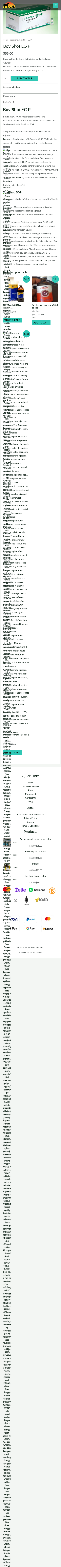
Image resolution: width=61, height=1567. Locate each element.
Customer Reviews (30, 786)
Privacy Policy (30, 818)
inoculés (44, 260)
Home (5, 40)
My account (30, 794)
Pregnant (29, 162)
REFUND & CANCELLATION (30, 814)
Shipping (30, 822)
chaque (35, 264)
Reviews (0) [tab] (8, 102)
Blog (30, 801)
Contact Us (30, 798)
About (30, 790)
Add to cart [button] (12, 320)
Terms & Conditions (31, 826)
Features (7, 139)
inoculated (16, 177)
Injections (14, 40)
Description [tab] (9, 96)
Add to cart (24, 78)
